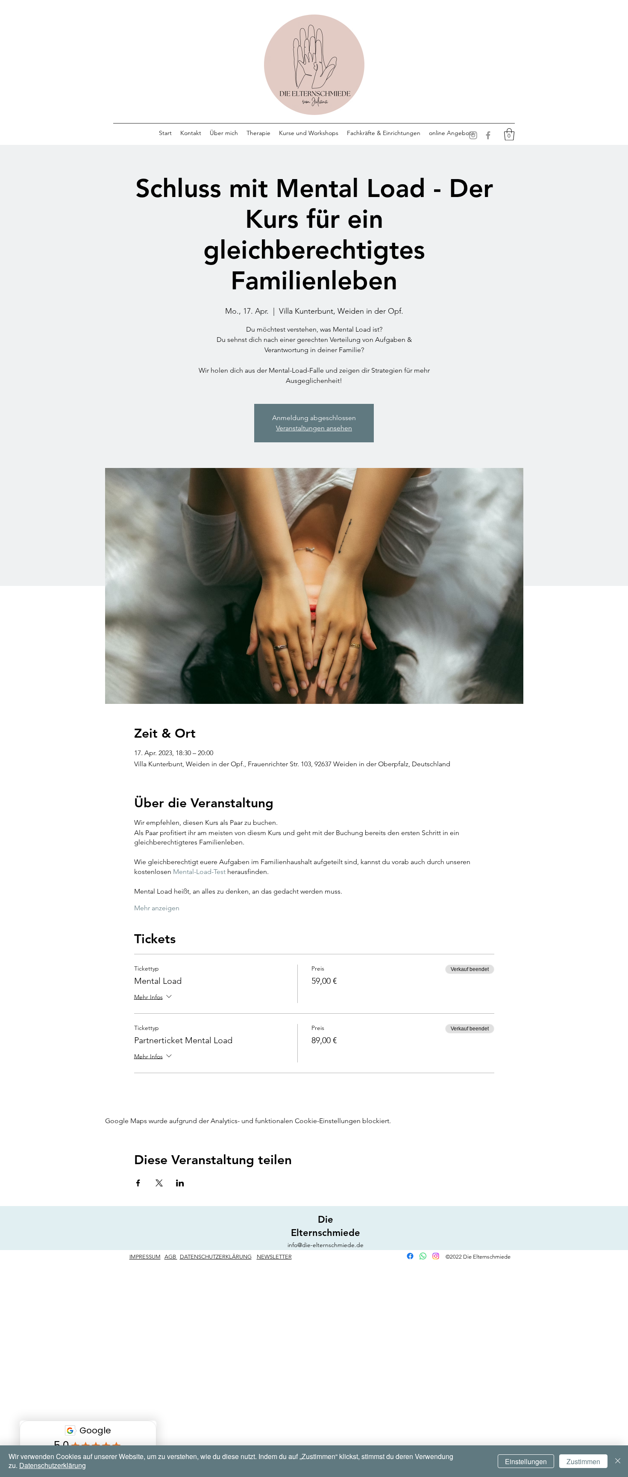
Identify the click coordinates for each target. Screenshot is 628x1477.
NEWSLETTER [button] (274, 1256)
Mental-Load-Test (199, 872)
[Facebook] (488, 135)
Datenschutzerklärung (52, 1465)
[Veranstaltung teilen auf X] (159, 1183)
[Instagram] (473, 135)
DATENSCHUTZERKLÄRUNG (216, 1256)
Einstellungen (526, 1461)
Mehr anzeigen (156, 908)
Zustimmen (583, 1461)
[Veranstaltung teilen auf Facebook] (138, 1183)
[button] (509, 134)
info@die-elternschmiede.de (326, 1245)
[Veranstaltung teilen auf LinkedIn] (180, 1183)
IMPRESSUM (145, 1256)
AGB (170, 1256)
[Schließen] (618, 1461)
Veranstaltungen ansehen (314, 428)
